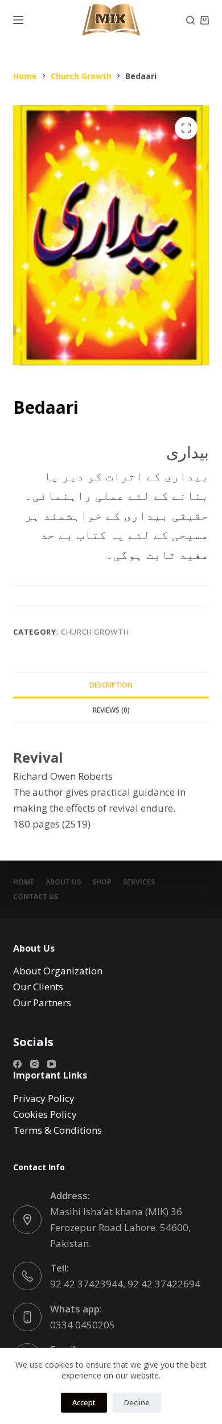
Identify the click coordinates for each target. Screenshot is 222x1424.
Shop (102, 882)
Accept (84, 1402)
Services (139, 882)
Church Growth (95, 632)
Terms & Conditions (57, 1130)
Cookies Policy (45, 1114)
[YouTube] (51, 1064)
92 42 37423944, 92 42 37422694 (125, 1283)
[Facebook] (17, 1064)
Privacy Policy (44, 1098)
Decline (137, 1402)
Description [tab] (111, 685)
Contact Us (35, 897)
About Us (63, 882)
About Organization (57, 970)
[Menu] (18, 20)
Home (23, 882)
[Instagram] (34, 1064)
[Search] (190, 20)
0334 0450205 (82, 1324)
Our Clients (38, 986)
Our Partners (42, 1002)
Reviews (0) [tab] (111, 710)
